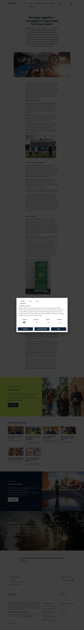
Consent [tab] (23, 301)
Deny (58, 329)
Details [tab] (30, 301)
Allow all (25, 329)
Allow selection (42, 329)
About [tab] (37, 301)
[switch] (36, 322)
